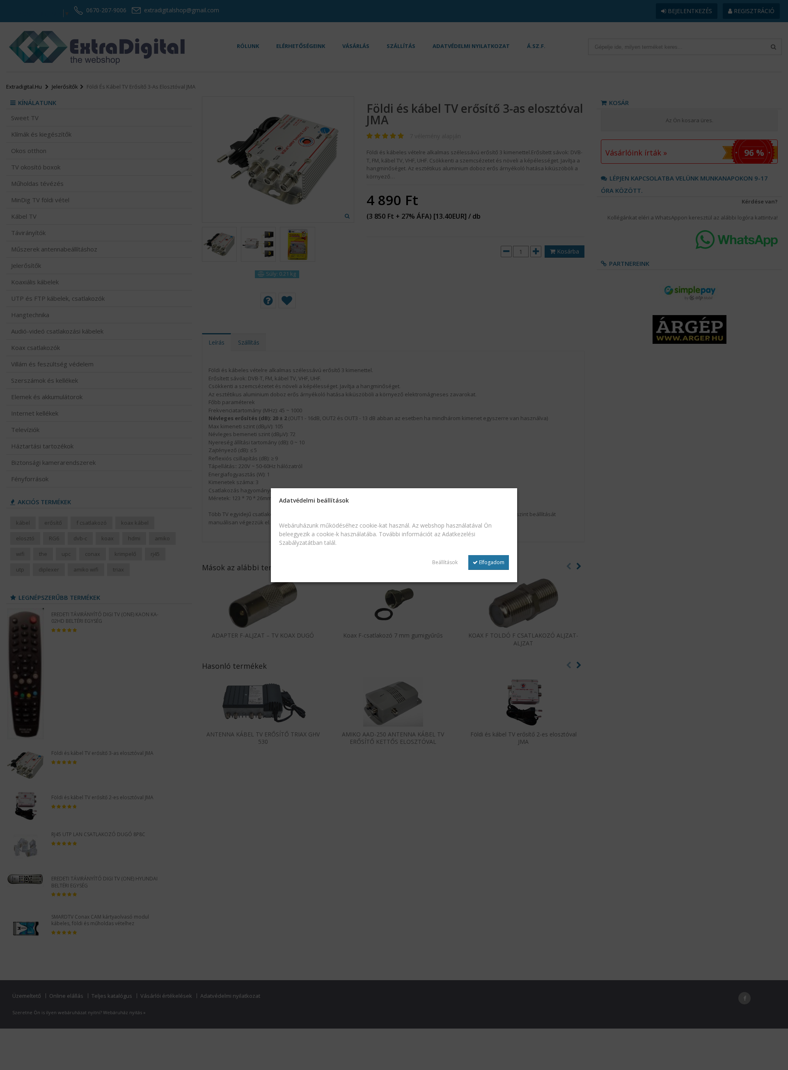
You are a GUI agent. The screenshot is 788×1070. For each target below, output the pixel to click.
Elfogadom (491, 562)
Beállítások (445, 562)
